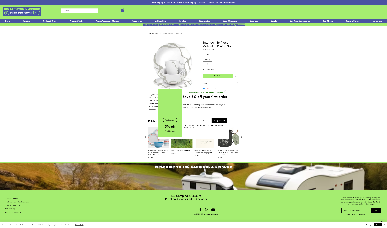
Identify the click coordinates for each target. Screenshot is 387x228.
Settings (368, 225)
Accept (378, 225)
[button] (225, 91)
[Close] (384, 224)
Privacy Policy (79, 225)
